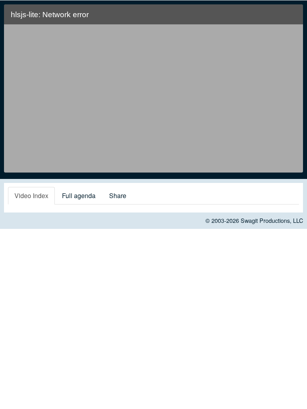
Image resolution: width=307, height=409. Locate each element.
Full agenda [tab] (79, 195)
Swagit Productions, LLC (272, 220)
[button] (292, 18)
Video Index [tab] (31, 195)
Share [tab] (117, 195)
